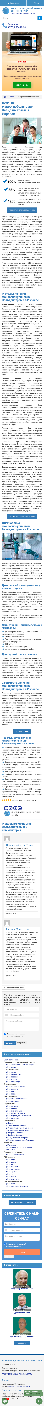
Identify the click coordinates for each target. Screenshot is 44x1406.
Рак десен (11, 1162)
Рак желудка (12, 1106)
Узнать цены (22, 85)
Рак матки (11, 1072)
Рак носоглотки (13, 1167)
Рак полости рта (13, 1179)
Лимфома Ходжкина (15, 1135)
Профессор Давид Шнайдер (22, 1336)
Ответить (12, 913)
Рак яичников (12, 1077)
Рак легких (11, 1067)
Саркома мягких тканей (17, 1099)
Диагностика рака (11, 1060)
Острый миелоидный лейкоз (18, 1130)
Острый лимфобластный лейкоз (20, 1128)
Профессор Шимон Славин (22, 1289)
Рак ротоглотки (13, 1169)
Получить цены (22, 731)
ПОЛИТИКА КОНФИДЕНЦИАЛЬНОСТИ (17, 1374)
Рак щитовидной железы (17, 1186)
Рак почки (11, 1091)
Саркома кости (13, 1101)
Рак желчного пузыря (16, 1113)
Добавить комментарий (13, 987)
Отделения (14, 3)
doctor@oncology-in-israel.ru (18, 1386)
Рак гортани (12, 1172)
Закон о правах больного (22, 1202)
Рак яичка (11, 1094)
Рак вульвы (12, 1079)
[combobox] (7, 1015)
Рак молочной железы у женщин (20, 1065)
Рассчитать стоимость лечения (22, 210)
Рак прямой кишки (14, 1111)
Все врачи (22, 1343)
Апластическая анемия (16, 1125)
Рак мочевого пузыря (16, 1087)
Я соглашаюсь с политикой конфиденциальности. (16, 1035)
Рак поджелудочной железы (19, 1116)
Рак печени (12, 1108)
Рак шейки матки (14, 1074)
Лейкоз (10, 1123)
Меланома (11, 1145)
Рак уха (10, 1174)
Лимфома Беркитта (15, 1133)
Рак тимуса (11, 1184)
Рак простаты (12, 1089)
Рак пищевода (13, 1118)
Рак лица (11, 1159)
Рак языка (11, 1177)
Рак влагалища (13, 1082)
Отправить (10, 1043)
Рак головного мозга (15, 1155)
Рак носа (11, 1164)
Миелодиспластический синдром (20, 1140)
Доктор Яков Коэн (22, 1313)
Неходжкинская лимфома (17, 1138)
